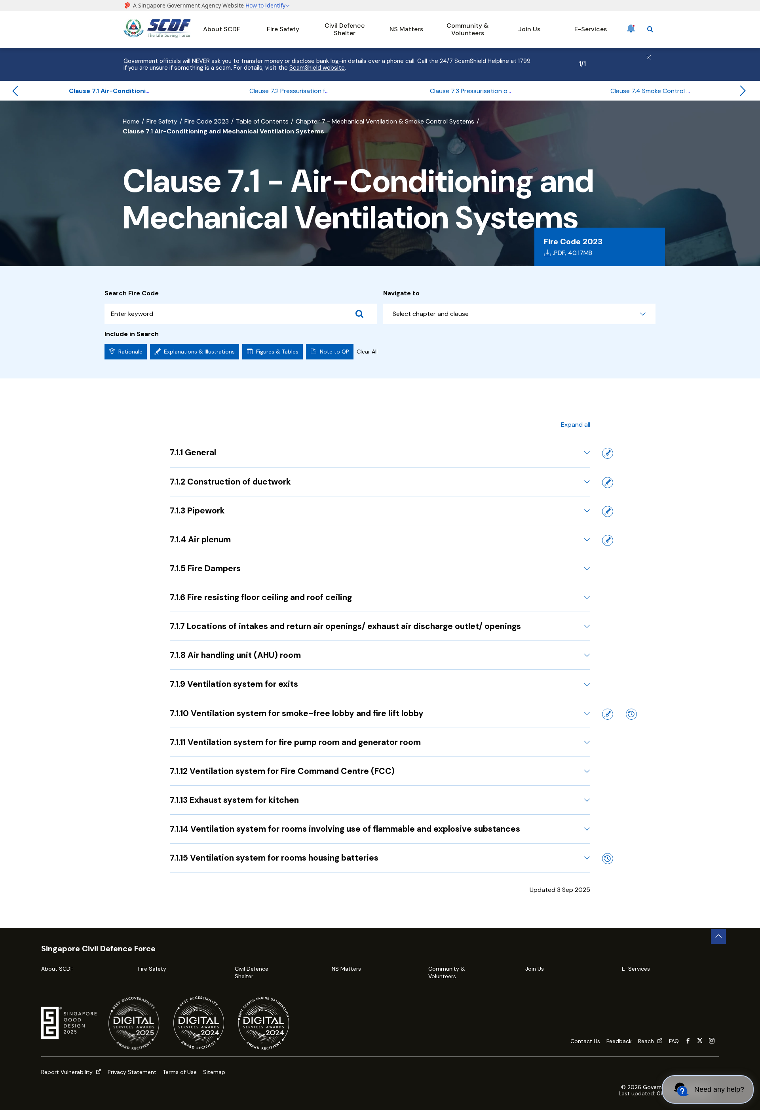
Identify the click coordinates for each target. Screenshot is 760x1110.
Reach (647, 1041)
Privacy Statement (132, 1072)
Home (131, 121)
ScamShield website (317, 68)
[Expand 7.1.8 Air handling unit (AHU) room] (587, 655)
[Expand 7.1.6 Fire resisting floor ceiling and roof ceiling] (587, 597)
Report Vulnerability (67, 1072)
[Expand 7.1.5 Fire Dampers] (587, 568)
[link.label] (688, 1041)
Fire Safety (283, 29)
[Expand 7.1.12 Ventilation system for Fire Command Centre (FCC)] (587, 771)
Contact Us (585, 1041)
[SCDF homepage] (157, 36)
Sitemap (214, 1072)
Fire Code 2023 (206, 121)
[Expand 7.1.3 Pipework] (587, 510)
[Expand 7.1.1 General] (587, 452)
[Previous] (15, 91)
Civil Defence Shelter (345, 29)
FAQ (674, 1041)
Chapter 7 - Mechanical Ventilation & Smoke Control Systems (385, 121)
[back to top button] (718, 936)
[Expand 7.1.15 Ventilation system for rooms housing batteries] (587, 858)
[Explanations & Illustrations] (607, 453)
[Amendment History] (631, 714)
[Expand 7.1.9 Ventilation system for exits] (587, 684)
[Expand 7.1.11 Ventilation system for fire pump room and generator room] (587, 742)
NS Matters (406, 29)
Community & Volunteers (467, 29)
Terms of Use (180, 1072)
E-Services (590, 29)
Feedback (619, 1041)
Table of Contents (262, 121)
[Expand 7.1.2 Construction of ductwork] (587, 482)
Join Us (529, 29)
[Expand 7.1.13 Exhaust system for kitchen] (587, 800)
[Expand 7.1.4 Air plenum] (587, 539)
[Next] (742, 91)
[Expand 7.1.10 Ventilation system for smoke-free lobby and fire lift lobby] (587, 713)
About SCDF (221, 29)
